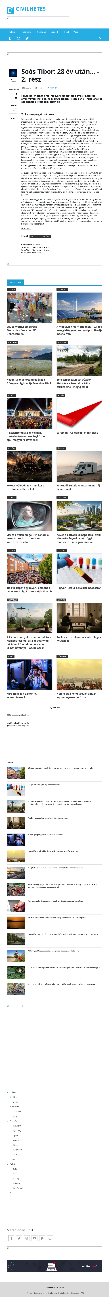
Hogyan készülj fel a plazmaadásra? (78, 588)
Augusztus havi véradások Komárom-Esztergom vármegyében (55, 901)
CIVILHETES (31, 8)
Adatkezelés (64, 1293)
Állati (15, 1154)
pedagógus (45, 236)
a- (11, 118)
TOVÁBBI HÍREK (16, 282)
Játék (15, 1145)
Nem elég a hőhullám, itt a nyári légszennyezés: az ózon (76, 695)
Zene (15, 1102)
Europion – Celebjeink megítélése (77, 432)
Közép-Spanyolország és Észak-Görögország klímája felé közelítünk (29, 381)
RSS (82, 1293)
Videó (76, 32)
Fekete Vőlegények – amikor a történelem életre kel (25, 487)
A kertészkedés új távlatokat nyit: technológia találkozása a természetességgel (64, 967)
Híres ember (13, 80)
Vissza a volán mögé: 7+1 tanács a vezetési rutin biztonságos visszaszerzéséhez (28, 538)
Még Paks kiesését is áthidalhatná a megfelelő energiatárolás (55, 868)
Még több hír (54, 707)
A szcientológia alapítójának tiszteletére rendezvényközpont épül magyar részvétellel (27, 436)
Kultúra (12, 32)
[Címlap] (10, 10)
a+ (14, 118)
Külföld (11, 395)
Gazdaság (41, 32)
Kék (14, 1173)
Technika (17, 1111)
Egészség (61, 551)
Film (15, 1097)
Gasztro (16, 1140)
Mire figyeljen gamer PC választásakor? (22, 695)
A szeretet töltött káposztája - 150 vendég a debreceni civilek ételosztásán (61, 984)
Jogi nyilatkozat (51, 1293)
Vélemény (53, 88)
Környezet (62, 290)
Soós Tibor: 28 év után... (31, 252)
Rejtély (16, 1178)
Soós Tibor (34, 236)
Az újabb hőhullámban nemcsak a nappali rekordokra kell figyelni (57, 917)
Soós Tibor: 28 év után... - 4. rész (35, 247)
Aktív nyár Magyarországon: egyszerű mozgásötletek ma (53, 951)
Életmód (54, 32)
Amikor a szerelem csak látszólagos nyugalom (78, 638)
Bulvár (61, 395)
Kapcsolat (75, 1293)
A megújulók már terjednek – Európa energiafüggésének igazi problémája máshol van (79, 330)
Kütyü (10, 656)
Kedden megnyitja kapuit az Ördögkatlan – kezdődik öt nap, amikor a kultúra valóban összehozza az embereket (62, 885)
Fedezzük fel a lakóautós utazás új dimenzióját (78, 487)
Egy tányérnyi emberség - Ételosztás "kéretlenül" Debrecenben (23, 330)
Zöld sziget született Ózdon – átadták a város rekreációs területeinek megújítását (74, 383)
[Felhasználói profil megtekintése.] (13, 73)
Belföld (11, 290)
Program (17, 1126)
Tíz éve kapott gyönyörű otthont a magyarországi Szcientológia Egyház (29, 589)
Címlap (29, 1293)
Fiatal (66, 32)
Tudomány (26, 32)
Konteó (16, 1183)
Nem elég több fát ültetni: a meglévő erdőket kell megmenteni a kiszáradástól (63, 934)
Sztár (15, 1169)
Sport (15, 1135)
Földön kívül (18, 1188)
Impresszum (39, 1293)
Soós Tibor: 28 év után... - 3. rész (35, 250)
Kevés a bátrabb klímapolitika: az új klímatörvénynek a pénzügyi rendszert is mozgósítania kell (78, 538)
